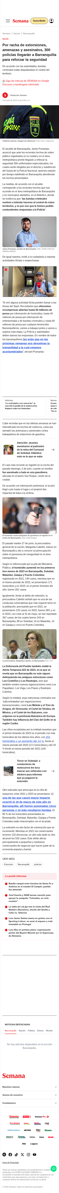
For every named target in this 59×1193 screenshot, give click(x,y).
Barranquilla (29, 33)
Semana (6, 33)
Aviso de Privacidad (13, 1163)
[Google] (4, 1154)
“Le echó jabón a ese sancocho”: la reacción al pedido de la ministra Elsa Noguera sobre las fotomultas (21, 406)
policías (37, 864)
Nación (16, 33)
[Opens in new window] (10, 1154)
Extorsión (8, 864)
